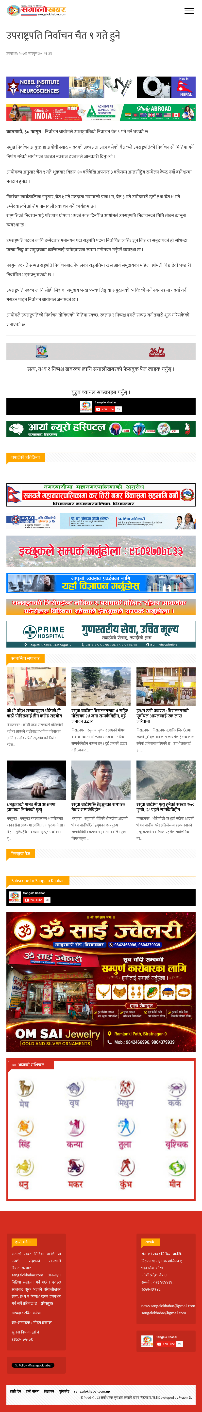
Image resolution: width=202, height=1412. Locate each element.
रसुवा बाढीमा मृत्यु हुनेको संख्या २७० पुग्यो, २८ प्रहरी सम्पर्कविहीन (165, 807)
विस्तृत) (47, 1303)
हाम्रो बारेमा (32, 1391)
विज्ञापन (49, 1391)
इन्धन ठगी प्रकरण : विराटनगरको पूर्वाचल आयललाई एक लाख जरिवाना (162, 716)
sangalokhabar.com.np (92, 1391)
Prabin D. (185, 1397)
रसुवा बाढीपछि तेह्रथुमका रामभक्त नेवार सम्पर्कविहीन (98, 807)
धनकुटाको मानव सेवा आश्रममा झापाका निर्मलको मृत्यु (31, 807)
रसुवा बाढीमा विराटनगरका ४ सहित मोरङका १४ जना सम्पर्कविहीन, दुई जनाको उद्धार (99, 716)
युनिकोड (64, 1391)
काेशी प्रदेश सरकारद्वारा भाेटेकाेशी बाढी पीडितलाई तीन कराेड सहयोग (34, 713)
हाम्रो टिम (15, 1391)
